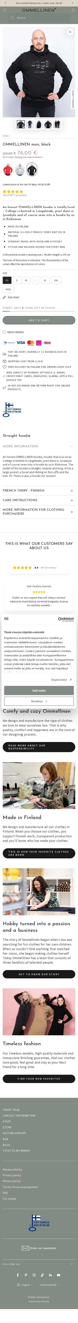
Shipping (18, 157)
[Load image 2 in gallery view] (30, 124)
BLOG (6, 1145)
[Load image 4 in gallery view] (48, 124)
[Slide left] (6, 3)
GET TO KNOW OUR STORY (39, 974)
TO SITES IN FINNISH (16, 1151)
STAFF (7, 1121)
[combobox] (38, 17)
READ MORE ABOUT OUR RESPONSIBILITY (27, 747)
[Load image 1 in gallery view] (21, 124)
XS (7, 280)
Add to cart (39, 320)
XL (45, 280)
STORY (7, 1127)
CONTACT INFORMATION (19, 1116)
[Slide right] (72, 3)
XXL (56, 280)
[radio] (8, 169)
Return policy (12, 1181)
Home (5, 136)
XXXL (8, 289)
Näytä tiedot (59, 679)
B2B (5, 1139)
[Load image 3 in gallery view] (39, 124)
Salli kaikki (39, 690)
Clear (65, 17)
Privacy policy (12, 1175)
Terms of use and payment (20, 1187)
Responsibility (12, 1169)
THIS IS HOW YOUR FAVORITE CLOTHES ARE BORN (38, 853)
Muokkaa (37, 701)
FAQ (5, 1193)
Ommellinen (43, 1297)
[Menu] (4, 10)
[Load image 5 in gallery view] (57, 124)
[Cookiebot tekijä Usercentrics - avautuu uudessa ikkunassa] (58, 619)
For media (9, 1199)
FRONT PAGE (11, 1110)
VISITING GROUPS (14, 1133)
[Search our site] (12, 18)
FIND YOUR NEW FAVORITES (39, 1078)
